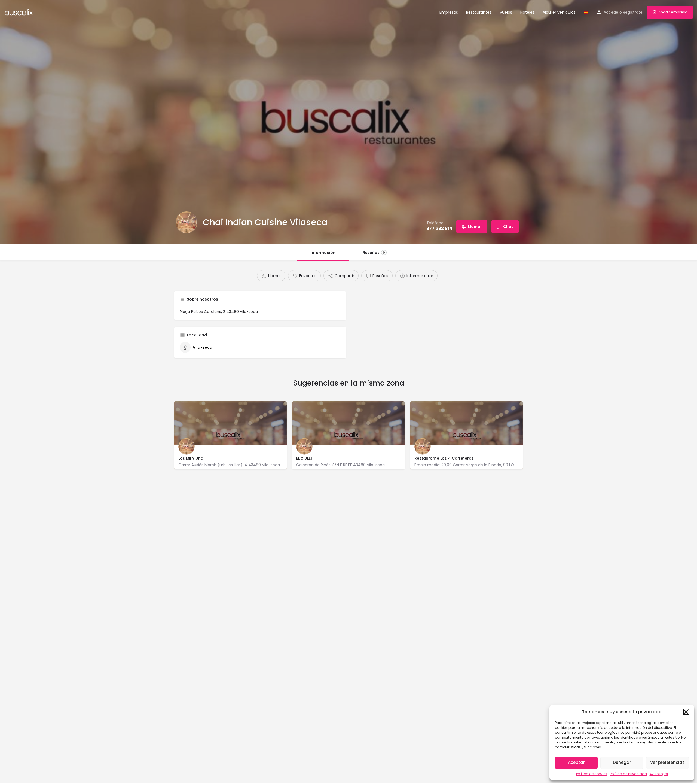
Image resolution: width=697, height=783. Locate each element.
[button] (686, 712)
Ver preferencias (667, 762)
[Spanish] (586, 12)
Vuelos (506, 12)
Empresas (448, 12)
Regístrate (633, 12)
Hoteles (527, 12)
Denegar (622, 762)
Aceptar (576, 762)
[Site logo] (19, 11)
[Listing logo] (186, 222)
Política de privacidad (628, 774)
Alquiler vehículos (559, 12)
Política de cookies (591, 774)
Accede (611, 12)
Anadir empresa (672, 12)
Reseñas (374, 252)
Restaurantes (478, 12)
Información (323, 252)
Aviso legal (659, 774)
